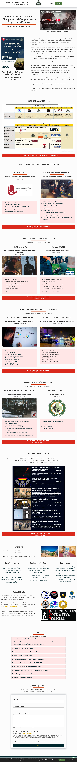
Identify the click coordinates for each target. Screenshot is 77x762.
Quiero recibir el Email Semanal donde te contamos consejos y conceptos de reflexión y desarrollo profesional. (37, 741)
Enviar (38, 745)
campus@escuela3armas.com (13, 606)
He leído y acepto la (24, 733)
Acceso (59, 3)
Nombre (15, 699)
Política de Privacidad (28, 733)
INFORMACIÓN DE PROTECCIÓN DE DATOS (25, 731)
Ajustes (69, 759)
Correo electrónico (18, 706)
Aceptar (62, 759)
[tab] (38, 641)
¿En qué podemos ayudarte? (21, 713)
